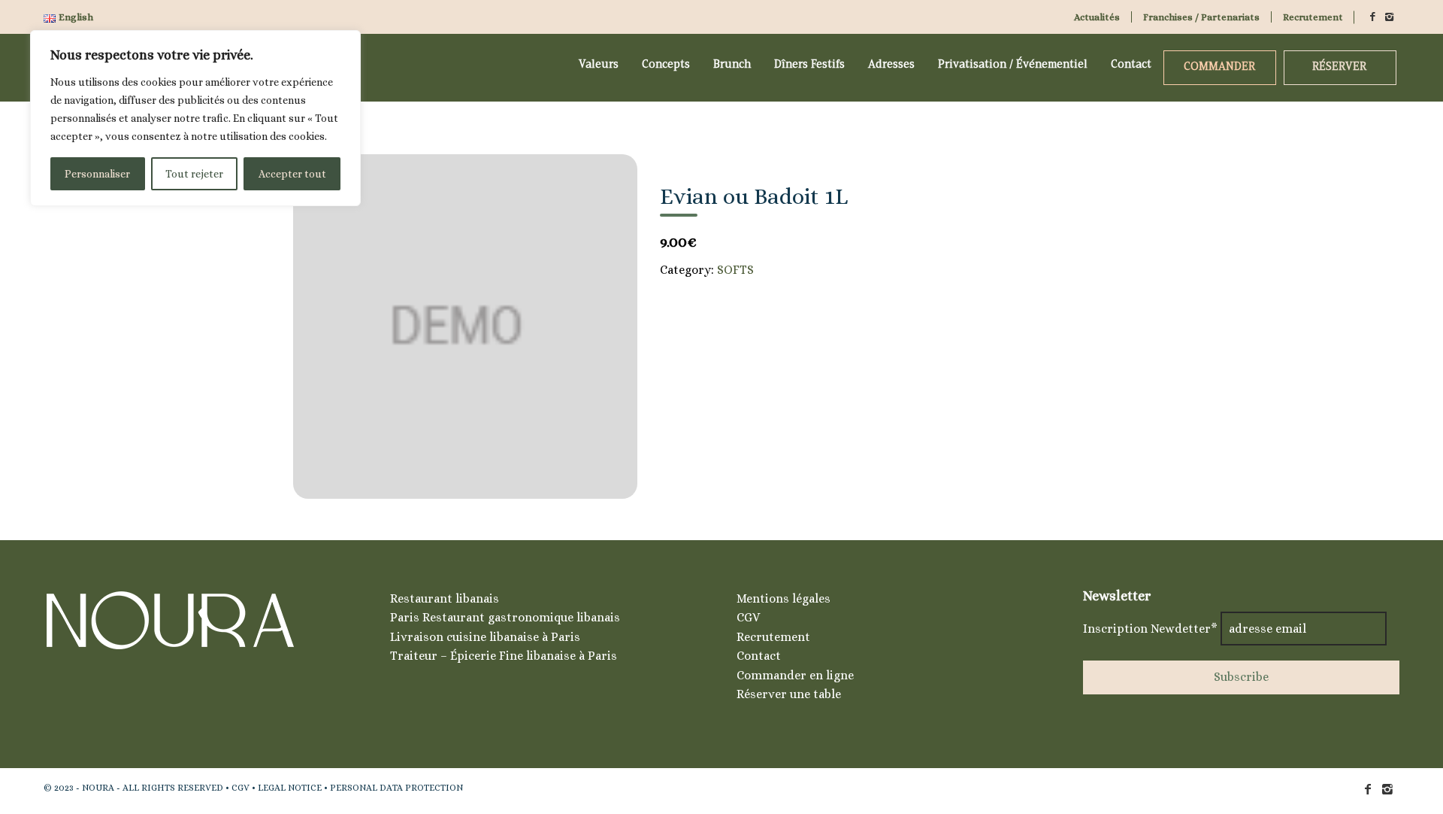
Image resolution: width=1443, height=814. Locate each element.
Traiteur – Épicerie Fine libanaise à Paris (503, 655)
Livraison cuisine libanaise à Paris (485, 637)
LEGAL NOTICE (290, 787)
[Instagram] (1389, 17)
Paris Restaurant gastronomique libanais (505, 617)
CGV (748, 617)
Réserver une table (789, 694)
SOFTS (735, 270)
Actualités (1097, 17)
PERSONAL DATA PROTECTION (396, 787)
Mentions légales (783, 598)
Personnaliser (97, 174)
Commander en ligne (795, 675)
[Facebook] (1372, 17)
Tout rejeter (194, 174)
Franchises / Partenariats (1201, 17)
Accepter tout (292, 174)
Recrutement (1313, 17)
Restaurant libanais (444, 598)
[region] (195, 118)
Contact (759, 655)
